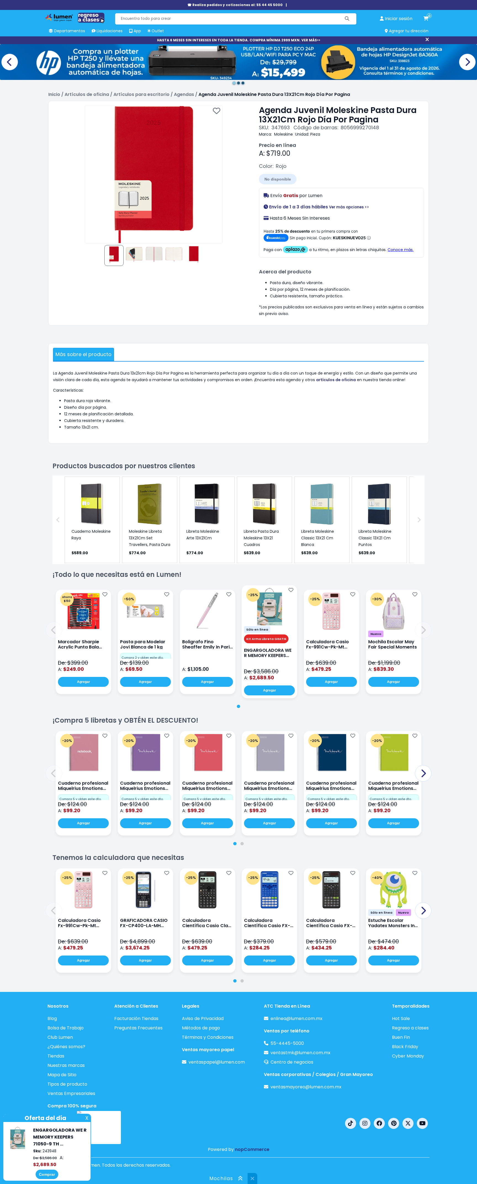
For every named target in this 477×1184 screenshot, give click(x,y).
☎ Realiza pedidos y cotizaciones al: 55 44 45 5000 (235, 4)
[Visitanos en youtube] (422, 1123)
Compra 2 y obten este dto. (142, 657)
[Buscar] (347, 19)
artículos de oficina (336, 380)
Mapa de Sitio (61, 1075)
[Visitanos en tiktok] (350, 1123)
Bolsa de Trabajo (65, 1028)
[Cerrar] (427, 39)
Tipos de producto (67, 1084)
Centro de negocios (292, 1062)
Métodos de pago (201, 1028)
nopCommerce (252, 1149)
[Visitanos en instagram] (364, 1123)
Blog (52, 1018)
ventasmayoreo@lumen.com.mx (306, 1087)
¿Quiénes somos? (66, 1046)
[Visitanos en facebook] (379, 1123)
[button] (54, 630)
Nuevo (375, 634)
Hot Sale (401, 1018)
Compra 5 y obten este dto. (80, 799)
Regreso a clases (410, 1028)
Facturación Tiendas (136, 1018)
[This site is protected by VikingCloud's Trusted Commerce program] (99, 1127)
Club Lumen (60, 1037)
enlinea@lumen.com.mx (296, 1018)
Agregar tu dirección (408, 31)
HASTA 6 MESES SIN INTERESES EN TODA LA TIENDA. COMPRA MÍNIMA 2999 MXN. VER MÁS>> (238, 40)
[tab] (238, 706)
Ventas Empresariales (71, 1093)
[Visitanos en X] (408, 1123)
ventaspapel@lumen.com (217, 1062)
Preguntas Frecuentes (138, 1028)
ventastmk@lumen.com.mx (300, 1053)
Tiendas (55, 1056)
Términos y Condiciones (208, 1037)
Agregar (83, 682)
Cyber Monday (408, 1056)
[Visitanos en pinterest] (393, 1123)
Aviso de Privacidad (203, 1018)
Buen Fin (401, 1037)
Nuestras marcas (66, 1065)
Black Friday (405, 1046)
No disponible (277, 179)
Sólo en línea (257, 629)
